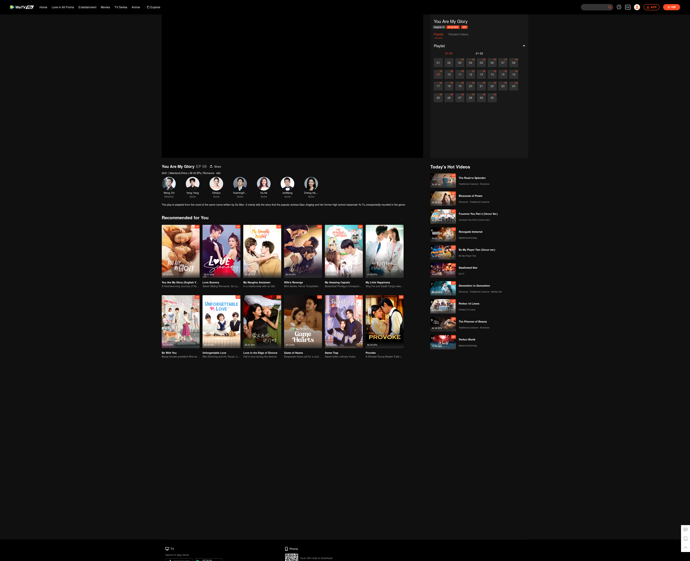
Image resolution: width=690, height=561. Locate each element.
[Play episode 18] (449, 86)
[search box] (610, 7)
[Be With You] (181, 321)
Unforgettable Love (214, 352)
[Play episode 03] (459, 62)
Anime (136, 7)
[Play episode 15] (502, 74)
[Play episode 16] (513, 74)
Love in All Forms (63, 7)
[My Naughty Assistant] (262, 251)
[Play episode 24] (513, 86)
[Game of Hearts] (303, 321)
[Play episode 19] (459, 86)
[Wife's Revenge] (303, 251)
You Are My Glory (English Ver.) (181, 282)
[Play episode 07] (502, 62)
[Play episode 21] (481, 86)
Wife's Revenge (293, 282)
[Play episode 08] (513, 62)
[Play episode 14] (492, 74)
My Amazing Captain (337, 282)
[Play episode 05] (481, 62)
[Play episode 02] (449, 62)
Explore (155, 7)
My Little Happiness (378, 282)
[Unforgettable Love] (221, 321)
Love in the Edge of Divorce (260, 352)
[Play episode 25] (438, 97)
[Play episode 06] (492, 62)
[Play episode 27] (459, 97)
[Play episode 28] (470, 97)
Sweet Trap (331, 352)
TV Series (120, 7)
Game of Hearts (293, 352)
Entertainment (87, 7)
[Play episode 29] (481, 97)
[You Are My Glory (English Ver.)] (181, 251)
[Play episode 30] (492, 97)
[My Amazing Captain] (344, 251)
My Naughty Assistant (256, 282)
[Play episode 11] (459, 74)
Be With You (169, 352)
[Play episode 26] (449, 97)
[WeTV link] (22, 7)
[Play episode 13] (481, 74)
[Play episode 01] (438, 62)
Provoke (371, 352)
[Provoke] (385, 321)
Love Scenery (211, 282)
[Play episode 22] (492, 86)
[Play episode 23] (502, 86)
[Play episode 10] (449, 74)
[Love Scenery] (221, 251)
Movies (105, 7)
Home (43, 7)
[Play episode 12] (470, 74)
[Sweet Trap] (344, 321)
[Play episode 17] (438, 86)
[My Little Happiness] (385, 251)
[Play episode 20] (470, 86)
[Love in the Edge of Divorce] (262, 321)
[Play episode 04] (470, 62)
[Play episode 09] (438, 74)
